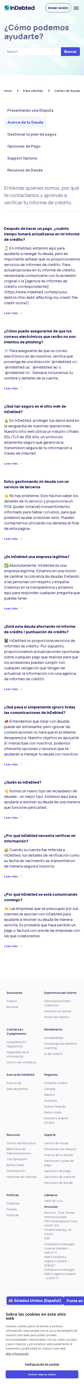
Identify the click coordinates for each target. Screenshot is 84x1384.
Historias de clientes (22, 1177)
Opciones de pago (57, 1171)
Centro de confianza (21, 1062)
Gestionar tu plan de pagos (31, 134)
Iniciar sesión (58, 8)
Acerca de (14, 1083)
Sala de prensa (17, 1089)
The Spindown (17, 1159)
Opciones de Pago (24, 146)
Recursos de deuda (58, 1183)
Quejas (12, 1209)
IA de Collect (53, 1054)
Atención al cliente (57, 1011)
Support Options (22, 158)
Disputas (13, 1203)
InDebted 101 (16, 1171)
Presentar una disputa (60, 1149)
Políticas (13, 1215)
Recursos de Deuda (25, 170)
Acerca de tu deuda (58, 1155)
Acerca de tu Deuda (25, 122)
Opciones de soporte (59, 1177)
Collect (12, 1001)
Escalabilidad (53, 1038)
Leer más (11, 313)
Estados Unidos (55, 1083)
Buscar (70, 51)
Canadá (49, 1089)
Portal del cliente (56, 1017)
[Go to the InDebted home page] (23, 7)
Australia (50, 1100)
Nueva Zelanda (55, 1106)
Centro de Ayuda (56, 1143)
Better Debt (15, 1165)
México (49, 1095)
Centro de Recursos (21, 1143)
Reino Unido (53, 1112)
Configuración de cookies (42, 1364)
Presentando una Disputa (30, 110)
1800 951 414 (53, 1201)
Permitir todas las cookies (42, 1374)
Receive (12, 1007)
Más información (17, 1354)
